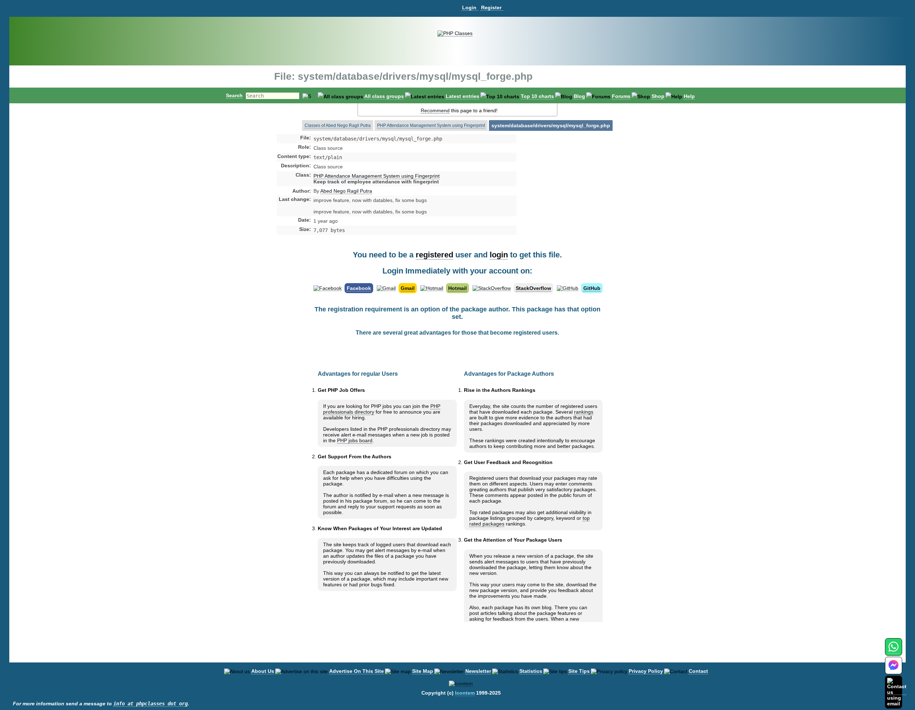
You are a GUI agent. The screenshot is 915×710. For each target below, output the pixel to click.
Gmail (408, 288)
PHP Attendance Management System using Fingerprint (431, 125)
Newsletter (478, 671)
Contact (698, 671)
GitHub (591, 288)
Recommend (435, 110)
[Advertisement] (573, 194)
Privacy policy (646, 671)
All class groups (384, 96)
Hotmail (457, 288)
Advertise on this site (356, 671)
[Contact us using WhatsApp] (893, 651)
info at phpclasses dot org (150, 703)
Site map (422, 671)
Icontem (465, 693)
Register (491, 7)
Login (469, 7)
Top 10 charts (537, 96)
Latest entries (462, 96)
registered (434, 254)
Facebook (359, 288)
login (499, 254)
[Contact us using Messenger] (893, 670)
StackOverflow (533, 288)
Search (234, 95)
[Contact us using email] (896, 692)
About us (262, 671)
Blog (579, 96)
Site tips (579, 671)
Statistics (530, 671)
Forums (621, 96)
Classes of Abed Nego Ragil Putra (338, 125)
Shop (658, 96)
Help (689, 96)
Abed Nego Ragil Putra (346, 191)
